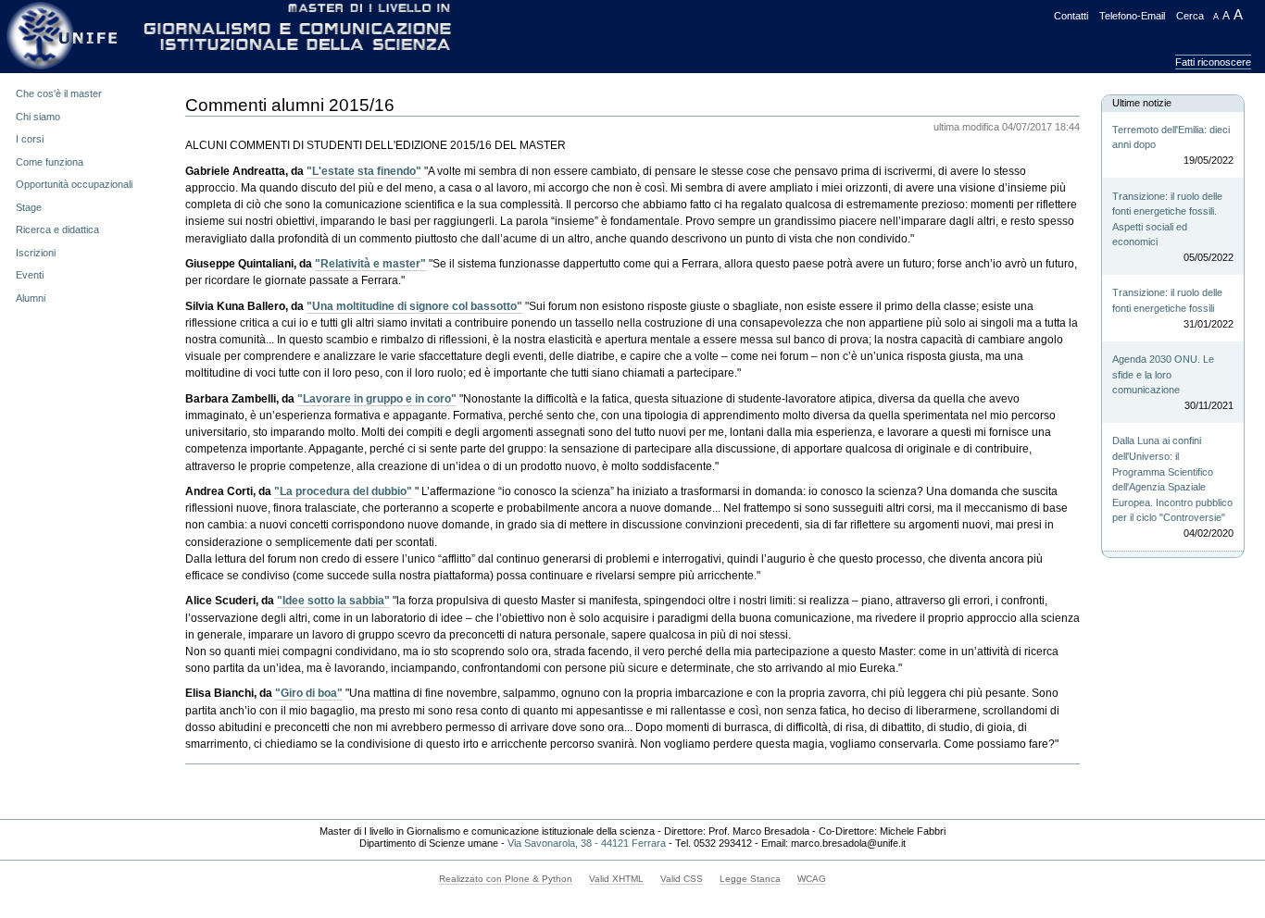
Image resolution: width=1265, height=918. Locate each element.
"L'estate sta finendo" (364, 171)
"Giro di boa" (309, 693)
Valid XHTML (616, 879)
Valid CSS (681, 879)
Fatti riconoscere (1213, 62)
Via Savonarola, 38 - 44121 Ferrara (586, 843)
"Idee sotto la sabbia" (333, 600)
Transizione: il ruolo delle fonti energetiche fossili (1172, 308)
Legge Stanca (750, 879)
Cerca (1190, 15)
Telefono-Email (1132, 15)
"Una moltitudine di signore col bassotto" (414, 306)
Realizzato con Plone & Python (505, 879)
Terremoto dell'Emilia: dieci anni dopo (1172, 145)
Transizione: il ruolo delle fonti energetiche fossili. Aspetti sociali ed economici (1172, 227)
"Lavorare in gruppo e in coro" (377, 398)
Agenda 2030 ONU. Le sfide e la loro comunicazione (1172, 382)
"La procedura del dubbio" (343, 491)
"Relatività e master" (370, 263)
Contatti (1071, 15)
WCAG (811, 879)
